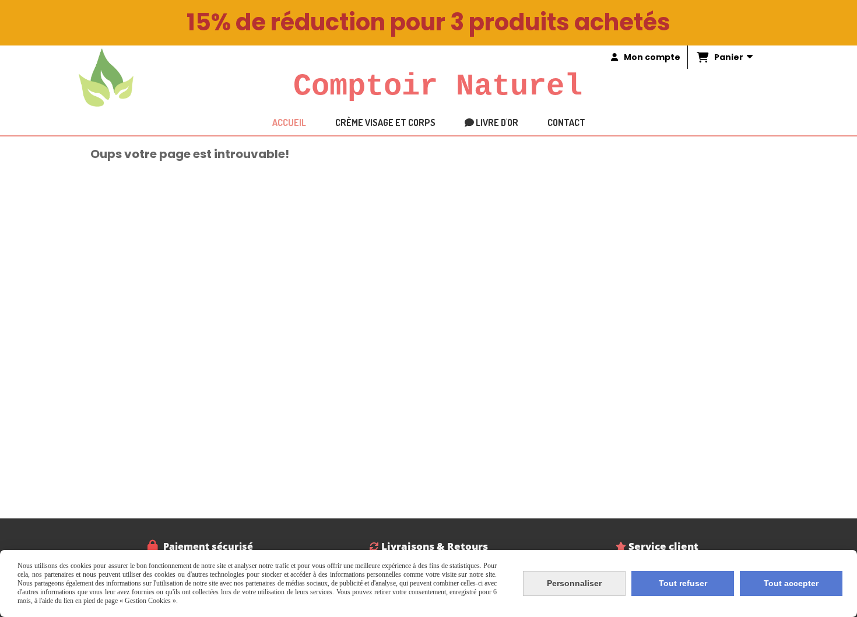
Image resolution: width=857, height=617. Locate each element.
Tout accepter (791, 583)
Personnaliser (574, 583)
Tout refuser (683, 583)
